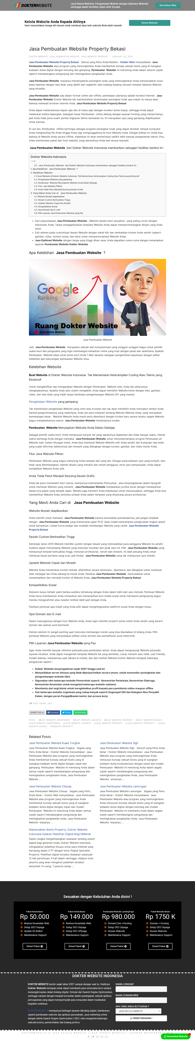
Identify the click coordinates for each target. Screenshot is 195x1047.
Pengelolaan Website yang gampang (55, 179)
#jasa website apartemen (44, 723)
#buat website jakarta (87, 720)
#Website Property (61, 726)
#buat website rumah (149, 720)
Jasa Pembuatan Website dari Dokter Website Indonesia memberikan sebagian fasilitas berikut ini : (87, 165)
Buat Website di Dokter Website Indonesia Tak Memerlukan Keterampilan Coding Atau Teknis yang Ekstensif (88, 176)
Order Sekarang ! (142, 1018)
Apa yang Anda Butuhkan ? (132, 1006)
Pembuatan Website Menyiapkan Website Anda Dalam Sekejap (67, 183)
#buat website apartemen (54, 720)
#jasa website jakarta (77, 723)
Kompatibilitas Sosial (47, 206)
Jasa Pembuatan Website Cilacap (50, 786)
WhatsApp (81, 712)
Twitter (67, 712)
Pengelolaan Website (43, 401)
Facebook (54, 712)
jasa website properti (94, 56)
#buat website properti (118, 720)
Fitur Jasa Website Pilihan (50, 186)
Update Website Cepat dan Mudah (54, 203)
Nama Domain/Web (127, 995)
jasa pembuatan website (64, 56)
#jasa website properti (108, 723)
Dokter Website (38, 56)
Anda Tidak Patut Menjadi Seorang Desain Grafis (60, 189)
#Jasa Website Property (140, 723)
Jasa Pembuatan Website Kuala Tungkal (54, 743)
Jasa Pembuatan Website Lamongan (123, 786)
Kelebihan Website (42, 172)
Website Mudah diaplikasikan (51, 196)
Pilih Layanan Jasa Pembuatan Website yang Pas (60, 213)
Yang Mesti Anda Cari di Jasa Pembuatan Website (60, 193)
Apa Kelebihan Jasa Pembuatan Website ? (55, 169)
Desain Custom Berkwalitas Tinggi (54, 200)
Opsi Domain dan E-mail (49, 209)
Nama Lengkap (125, 984)
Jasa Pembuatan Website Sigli (119, 743)
